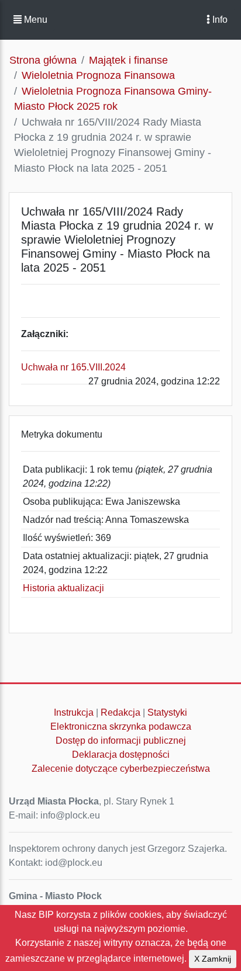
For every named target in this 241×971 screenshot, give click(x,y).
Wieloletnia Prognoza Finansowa (98, 75)
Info (219, 20)
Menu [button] (34, 20)
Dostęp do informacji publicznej (121, 740)
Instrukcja (74, 712)
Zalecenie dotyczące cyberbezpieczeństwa (121, 769)
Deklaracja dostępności (121, 755)
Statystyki (167, 712)
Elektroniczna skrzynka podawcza (120, 726)
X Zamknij (212, 958)
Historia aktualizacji (63, 588)
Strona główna (43, 60)
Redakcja (120, 712)
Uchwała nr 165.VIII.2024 (73, 367)
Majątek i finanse (128, 60)
